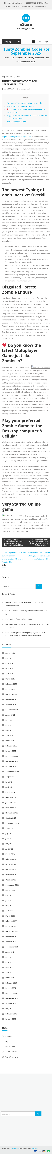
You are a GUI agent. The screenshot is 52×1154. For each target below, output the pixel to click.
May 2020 (9, 1008)
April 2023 (9, 849)
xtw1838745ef (8, 89)
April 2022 (9, 911)
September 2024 (12, 771)
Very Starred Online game (17, 122)
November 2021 (11, 936)
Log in (7, 1041)
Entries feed (10, 1046)
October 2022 (10, 880)
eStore (26, 24)
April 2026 (9, 673)
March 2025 (10, 740)
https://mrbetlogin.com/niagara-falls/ (17, 136)
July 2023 (8, 833)
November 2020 (11, 998)
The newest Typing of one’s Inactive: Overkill (24, 103)
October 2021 (10, 941)
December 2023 (11, 807)
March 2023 (10, 854)
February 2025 (11, 746)
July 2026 (8, 658)
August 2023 (10, 828)
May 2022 (9, 905)
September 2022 (12, 885)
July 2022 (8, 895)
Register (8, 1036)
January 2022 (10, 926)
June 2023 (9, 838)
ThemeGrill (15, 1148)
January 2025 (10, 751)
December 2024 (11, 756)
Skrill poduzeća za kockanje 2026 (18, 619)
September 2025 (12, 710)
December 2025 (11, 694)
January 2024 (10, 802)
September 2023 (12, 823)
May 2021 (9, 967)
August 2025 (10, 715)
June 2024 (9, 782)
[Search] (39, 586)
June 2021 (9, 962)
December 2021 (11, 931)
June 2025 (9, 725)
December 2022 (11, 869)
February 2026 (11, 684)
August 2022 (10, 890)
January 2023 (10, 864)
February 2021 (11, 983)
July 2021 (8, 957)
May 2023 (9, 844)
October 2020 (10, 1003)
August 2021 (10, 952)
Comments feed (11, 1052)
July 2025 (8, 720)
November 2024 (11, 761)
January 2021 (10, 988)
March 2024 (10, 792)
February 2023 (11, 859)
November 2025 (11, 699)
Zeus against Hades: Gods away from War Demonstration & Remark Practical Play (13, 542)
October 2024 (10, 766)
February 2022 (11, 921)
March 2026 (10, 679)
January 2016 (10, 1019)
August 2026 (10, 653)
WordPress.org (11, 1057)
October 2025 (10, 704)
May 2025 (9, 730)
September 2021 (12, 947)
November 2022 (11, 874)
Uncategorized (19, 57)
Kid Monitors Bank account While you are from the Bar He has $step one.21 (38, 542)
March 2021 (10, 978)
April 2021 (9, 972)
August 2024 (10, 777)
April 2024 (9, 787)
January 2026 (10, 689)
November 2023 (11, 813)
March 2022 (10, 916)
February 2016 (11, 1014)
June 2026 (9, 663)
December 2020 (11, 993)
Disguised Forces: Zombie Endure (20, 106)
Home (6, 57)
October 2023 (10, 818)
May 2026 (9, 668)
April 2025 (9, 735)
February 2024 (11, 797)
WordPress (35, 1148)
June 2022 (9, 900)
